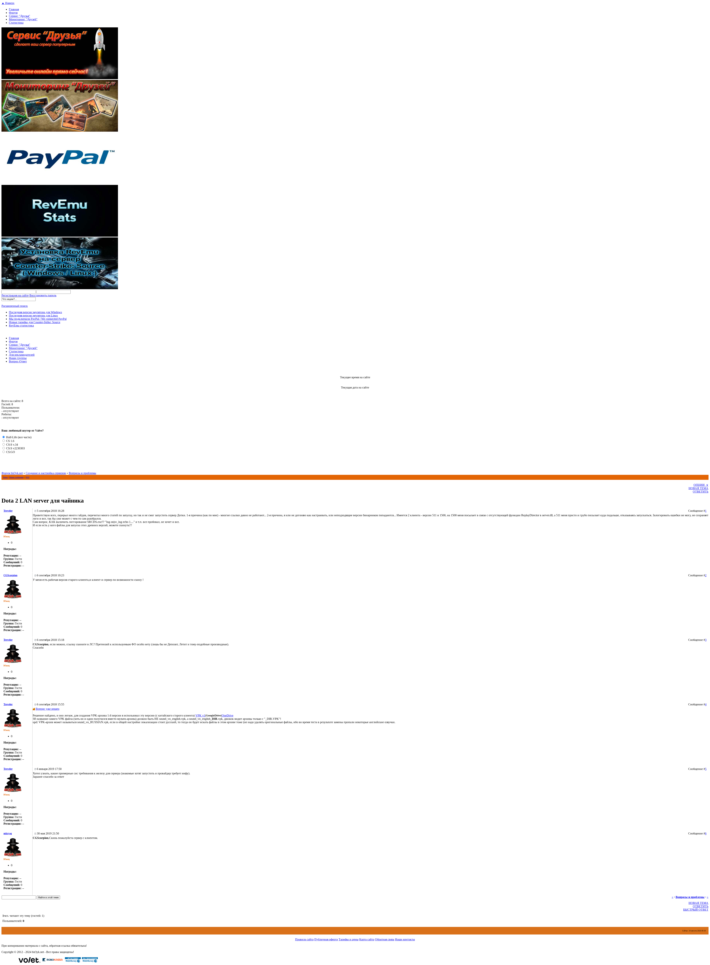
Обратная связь (384, 939)
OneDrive (227, 715)
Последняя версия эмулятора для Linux (33, 315)
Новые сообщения (16, 477)
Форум (13, 12)
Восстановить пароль (42, 295)
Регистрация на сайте (15, 295)
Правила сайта (304, 939)
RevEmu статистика (21, 325)
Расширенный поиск (14, 305)
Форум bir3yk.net (12, 473)
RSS (27, 477)
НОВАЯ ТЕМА (698, 488)
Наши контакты (405, 939)
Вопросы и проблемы (82, 473)
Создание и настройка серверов (46, 473)
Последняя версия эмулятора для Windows (35, 312)
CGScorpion (10, 575)
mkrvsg (8, 833)
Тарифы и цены (349, 939)
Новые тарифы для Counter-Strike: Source (34, 322)
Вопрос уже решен (47, 708)
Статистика (16, 22)
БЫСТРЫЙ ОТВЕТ (695, 909)
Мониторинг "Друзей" (23, 19)
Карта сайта (366, 939)
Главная (14, 9)
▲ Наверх (7, 3)
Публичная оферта (326, 939)
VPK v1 (200, 715)
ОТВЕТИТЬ (700, 491)
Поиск (5, 477)
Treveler (8, 510)
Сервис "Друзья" (19, 16)
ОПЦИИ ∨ (701, 484)
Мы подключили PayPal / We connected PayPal (38, 318)
